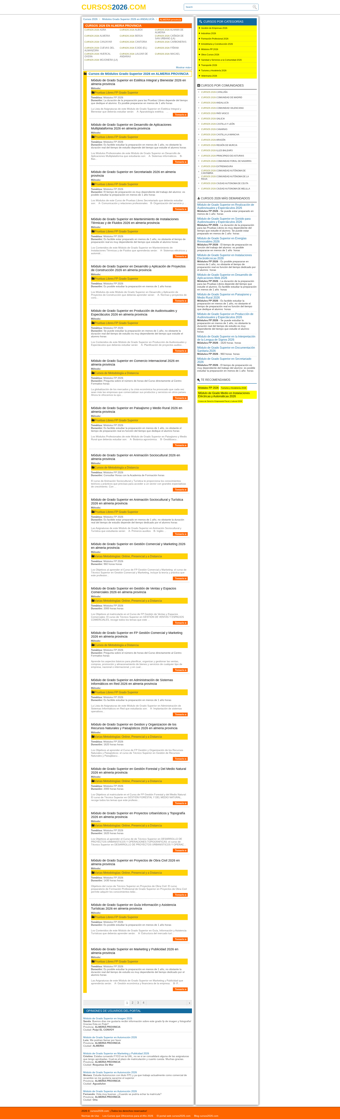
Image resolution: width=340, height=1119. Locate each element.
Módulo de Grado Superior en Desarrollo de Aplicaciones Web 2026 (224, 276)
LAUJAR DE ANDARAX (134, 55)
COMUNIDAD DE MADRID (221, 97)
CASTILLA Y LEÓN (218, 124)
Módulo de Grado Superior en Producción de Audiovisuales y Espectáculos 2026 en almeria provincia (134, 312)
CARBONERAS (170, 42)
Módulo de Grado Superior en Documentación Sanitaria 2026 (226, 349)
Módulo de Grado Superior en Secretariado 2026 (224, 360)
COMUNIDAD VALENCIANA (222, 108)
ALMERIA (97, 35)
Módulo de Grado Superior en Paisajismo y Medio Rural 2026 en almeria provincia (136, 410)
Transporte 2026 (209, 65)
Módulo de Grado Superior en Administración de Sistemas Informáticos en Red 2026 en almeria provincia (132, 682)
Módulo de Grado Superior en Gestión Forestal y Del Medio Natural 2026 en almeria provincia (138, 770)
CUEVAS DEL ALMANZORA (99, 49)
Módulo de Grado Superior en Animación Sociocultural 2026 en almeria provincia (135, 457)
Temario (180, 114)
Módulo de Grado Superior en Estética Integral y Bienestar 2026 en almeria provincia (138, 82)
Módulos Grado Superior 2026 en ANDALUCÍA (128, 19)
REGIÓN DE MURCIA (219, 145)
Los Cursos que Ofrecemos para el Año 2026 (128, 1115)
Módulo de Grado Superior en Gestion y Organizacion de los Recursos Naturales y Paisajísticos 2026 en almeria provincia (134, 726)
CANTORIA (133, 42)
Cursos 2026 (90, 19)
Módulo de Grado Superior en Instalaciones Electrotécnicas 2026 (224, 257)
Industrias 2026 (208, 33)
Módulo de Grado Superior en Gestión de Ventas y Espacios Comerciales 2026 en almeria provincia (133, 590)
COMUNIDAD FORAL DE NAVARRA (226, 161)
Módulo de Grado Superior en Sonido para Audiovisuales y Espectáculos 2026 (224, 220)
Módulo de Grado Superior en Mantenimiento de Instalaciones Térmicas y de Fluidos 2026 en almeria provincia (135, 221)
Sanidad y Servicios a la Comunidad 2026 (221, 60)
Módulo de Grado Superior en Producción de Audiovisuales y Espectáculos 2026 (225, 316)
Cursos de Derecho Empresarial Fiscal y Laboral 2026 (220, 401)
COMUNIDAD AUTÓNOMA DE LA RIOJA (225, 177)
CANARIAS (214, 129)
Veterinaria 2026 (209, 76)
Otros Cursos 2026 (210, 54)
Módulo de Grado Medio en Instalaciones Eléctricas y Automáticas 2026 (224, 395)
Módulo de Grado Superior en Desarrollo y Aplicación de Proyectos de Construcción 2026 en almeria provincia (138, 268)
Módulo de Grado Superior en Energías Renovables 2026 (221, 240)
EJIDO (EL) (133, 48)
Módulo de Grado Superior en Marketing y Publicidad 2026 (116, 1053)
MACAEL (167, 54)
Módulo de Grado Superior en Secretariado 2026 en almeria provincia (133, 173)
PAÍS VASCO (215, 113)
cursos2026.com (99, 1110)
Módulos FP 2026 (209, 49)
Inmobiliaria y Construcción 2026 (217, 44)
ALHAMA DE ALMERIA (169, 31)
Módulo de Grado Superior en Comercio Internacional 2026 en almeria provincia (135, 362)
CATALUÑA (214, 92)
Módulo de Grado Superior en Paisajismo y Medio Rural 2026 (224, 296)
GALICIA (213, 118)
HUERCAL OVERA (97, 55)
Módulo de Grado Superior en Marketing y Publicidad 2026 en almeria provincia (134, 951)
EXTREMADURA (217, 166)
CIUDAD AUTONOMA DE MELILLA (225, 188)
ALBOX (131, 29)
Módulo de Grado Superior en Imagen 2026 (107, 1018)
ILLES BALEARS (217, 150)
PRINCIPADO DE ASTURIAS (222, 156)
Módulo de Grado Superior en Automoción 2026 (110, 1037)
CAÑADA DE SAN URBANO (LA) (169, 37)
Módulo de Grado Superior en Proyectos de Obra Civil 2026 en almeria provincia (135, 862)
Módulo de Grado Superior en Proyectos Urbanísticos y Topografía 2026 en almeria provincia (138, 815)
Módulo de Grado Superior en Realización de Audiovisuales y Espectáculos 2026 (225, 206)
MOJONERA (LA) (101, 60)
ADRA (95, 29)
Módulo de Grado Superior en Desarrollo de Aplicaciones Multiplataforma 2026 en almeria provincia (131, 126)
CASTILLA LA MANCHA (220, 134)
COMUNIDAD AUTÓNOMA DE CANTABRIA (223, 171)
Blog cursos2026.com (206, 1115)
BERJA (131, 35)
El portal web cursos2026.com (174, 1115)
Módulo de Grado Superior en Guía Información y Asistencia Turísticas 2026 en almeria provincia (133, 906)
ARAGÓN (213, 140)
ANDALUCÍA (215, 103)
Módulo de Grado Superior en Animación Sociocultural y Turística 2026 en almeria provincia (137, 501)
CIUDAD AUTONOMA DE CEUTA (224, 183)
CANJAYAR (98, 42)
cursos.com (113, 7)
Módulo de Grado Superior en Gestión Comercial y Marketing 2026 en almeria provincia (138, 546)
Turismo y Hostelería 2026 (213, 70)
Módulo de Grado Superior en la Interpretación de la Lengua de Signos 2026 (226, 338)
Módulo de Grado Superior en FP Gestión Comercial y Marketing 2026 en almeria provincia (136, 634)
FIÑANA (167, 48)
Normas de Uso (90, 1115)
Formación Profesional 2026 (214, 38)
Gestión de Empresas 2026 (214, 28)
